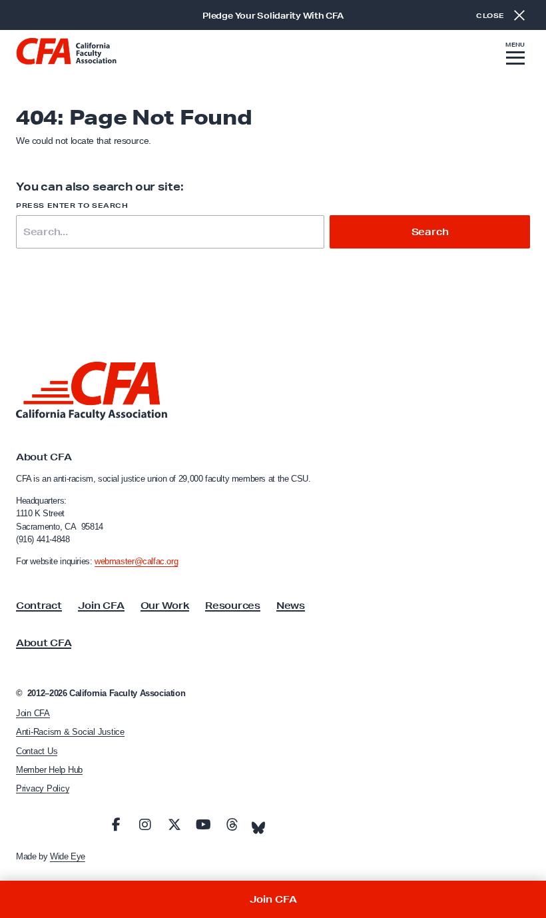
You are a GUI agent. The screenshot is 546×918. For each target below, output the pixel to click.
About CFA (43, 643)
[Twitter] (174, 825)
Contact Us (36, 751)
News (290, 606)
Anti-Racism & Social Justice (70, 732)
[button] (515, 55)
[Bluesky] (258, 824)
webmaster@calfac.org (136, 561)
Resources (232, 606)
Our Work (165, 606)
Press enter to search (72, 205)
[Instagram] (145, 825)
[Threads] (232, 825)
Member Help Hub (49, 770)
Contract (39, 606)
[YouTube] (203, 825)
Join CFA (101, 606)
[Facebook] (117, 825)
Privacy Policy (42, 788)
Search (430, 232)
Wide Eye (67, 856)
